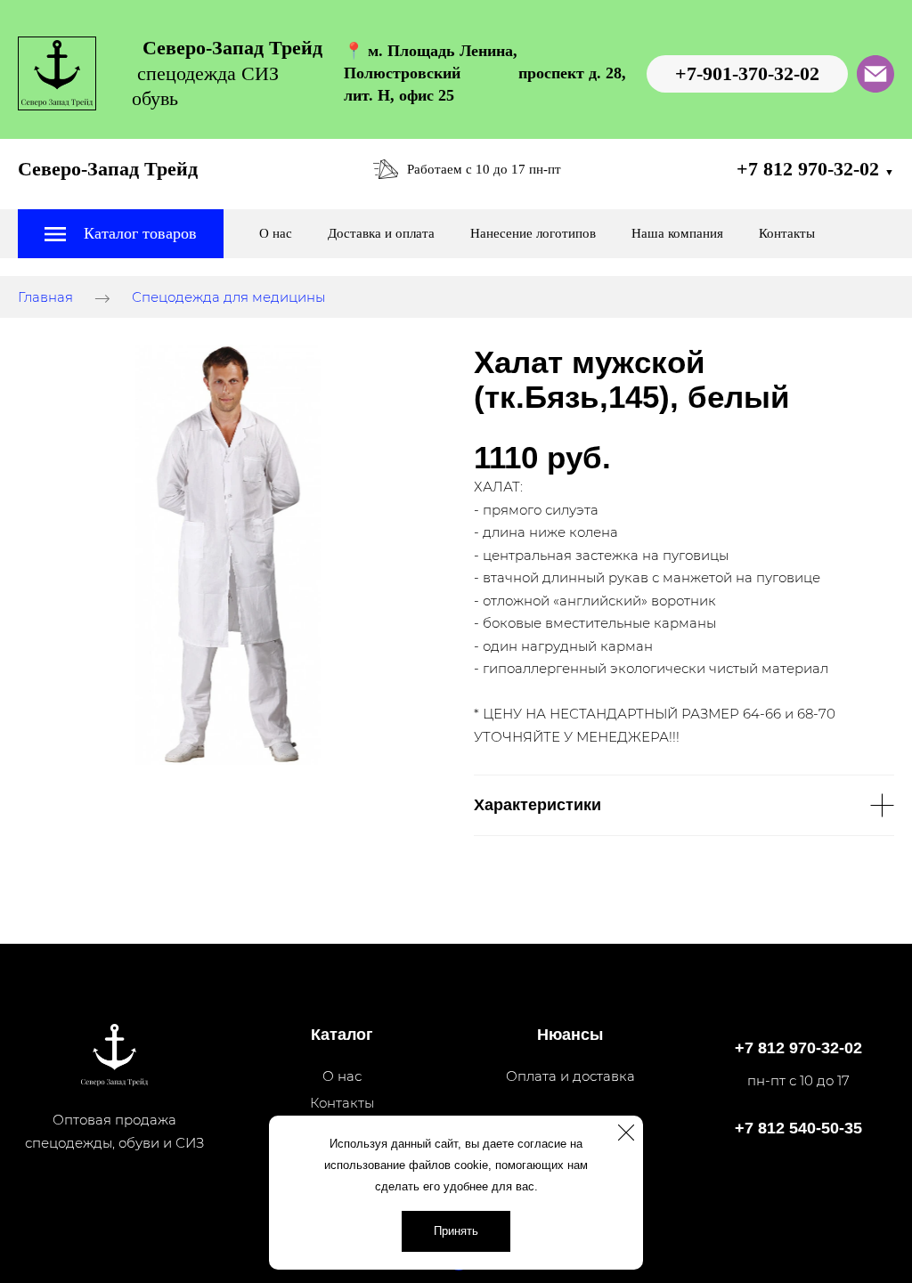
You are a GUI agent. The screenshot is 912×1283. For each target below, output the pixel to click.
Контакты (787, 233)
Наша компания (677, 233)
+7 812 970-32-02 (815, 169)
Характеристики (537, 805)
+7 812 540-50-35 (798, 1128)
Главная (45, 297)
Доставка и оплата (381, 233)
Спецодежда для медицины (228, 297)
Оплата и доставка (570, 1076)
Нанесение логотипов (533, 233)
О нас (275, 233)
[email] (875, 74)
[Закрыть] (626, 1133)
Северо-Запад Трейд (108, 169)
